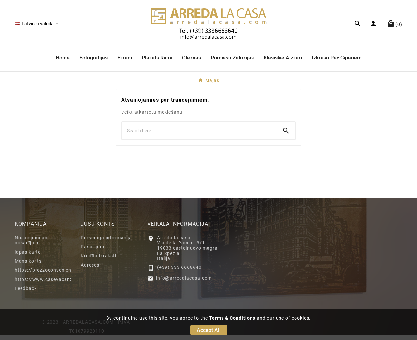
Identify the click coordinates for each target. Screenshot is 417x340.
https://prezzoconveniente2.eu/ (51, 270)
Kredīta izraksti (98, 255)
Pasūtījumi (93, 246)
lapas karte (28, 252)
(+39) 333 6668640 (179, 267)
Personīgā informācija (106, 237)
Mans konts (28, 261)
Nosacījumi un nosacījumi (31, 240)
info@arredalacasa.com (184, 278)
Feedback (26, 288)
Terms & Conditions (232, 317)
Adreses (90, 265)
